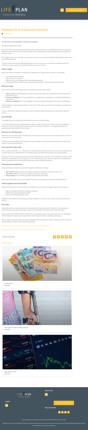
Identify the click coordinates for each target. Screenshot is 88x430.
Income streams (8, 283)
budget (20, 151)
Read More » (7, 285)
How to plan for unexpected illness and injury (16, 327)
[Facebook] (59, 412)
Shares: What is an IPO (10, 372)
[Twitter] (62, 412)
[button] (62, 10)
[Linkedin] (65, 412)
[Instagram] (68, 412)
